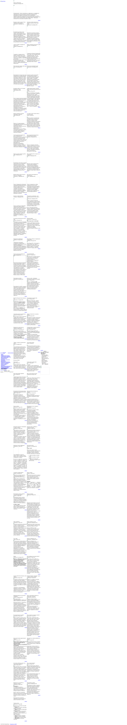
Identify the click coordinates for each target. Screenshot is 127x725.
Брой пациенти (44, 360)
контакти (9, 352)
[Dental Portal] (2, 1)
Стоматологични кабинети (5, 356)
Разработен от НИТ (13, 724)
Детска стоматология (4, 357)
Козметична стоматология (5, 361)
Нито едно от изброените (44, 362)
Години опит (44, 356)
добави (12, 352)
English (2, 369)
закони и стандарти (4, 363)
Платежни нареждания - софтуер (6, 368)
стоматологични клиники (5, 355)
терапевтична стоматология (5, 362)
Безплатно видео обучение (5, 366)
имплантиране (3, 361)
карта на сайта (4, 353)
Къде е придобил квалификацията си (45, 355)
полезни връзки (3, 364)
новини (2, 354)
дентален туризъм (4, 358)
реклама (1, 352)
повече (39, 20)
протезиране (3, 360)
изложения (3, 365)
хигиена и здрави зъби (5, 363)
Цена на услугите (45, 357)
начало (2, 354)
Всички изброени (45, 361)
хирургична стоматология (5, 359)
